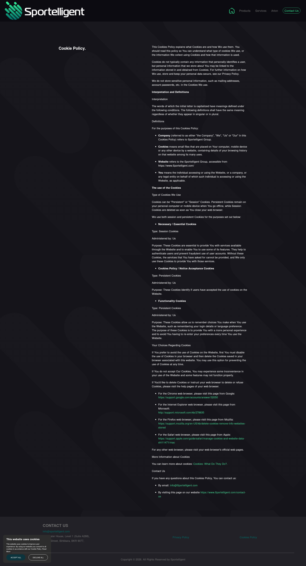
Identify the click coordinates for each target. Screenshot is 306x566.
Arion (274, 11)
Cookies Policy (248, 537)
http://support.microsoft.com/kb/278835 (181, 412)
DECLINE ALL (38, 557)
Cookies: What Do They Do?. (210, 464)
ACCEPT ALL (16, 557)
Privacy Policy (181, 537)
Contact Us (291, 11)
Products (245, 11)
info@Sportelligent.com (184, 485)
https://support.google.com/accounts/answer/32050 (188, 397)
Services (260, 11)
